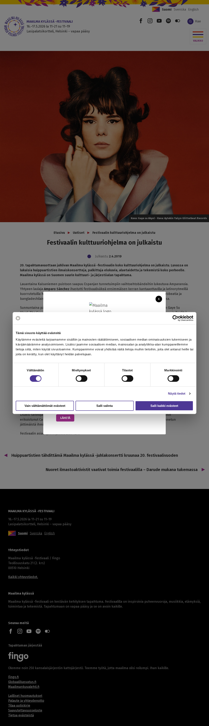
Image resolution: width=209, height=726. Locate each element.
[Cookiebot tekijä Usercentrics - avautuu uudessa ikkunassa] (175, 318)
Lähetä (65, 418)
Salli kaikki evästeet (164, 405)
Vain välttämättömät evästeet (44, 405)
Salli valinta (104, 405)
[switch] (81, 378)
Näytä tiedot (176, 393)
